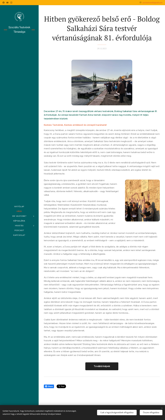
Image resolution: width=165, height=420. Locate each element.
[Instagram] (11, 2)
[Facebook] (3, 2)
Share (50, 386)
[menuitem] (19, 206)
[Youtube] (7, 2)
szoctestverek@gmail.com (152, 2)
